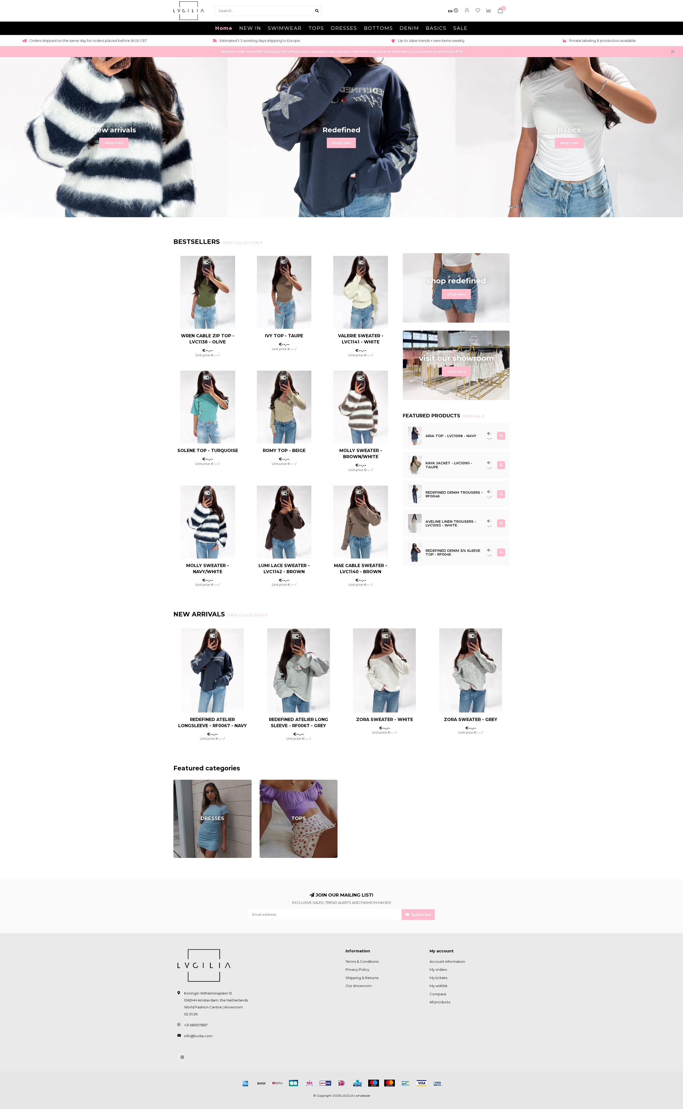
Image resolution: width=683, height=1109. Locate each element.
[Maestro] (373, 1083)
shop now (114, 143)
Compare (438, 994)
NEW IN (250, 28)
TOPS (316, 28)
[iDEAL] (341, 1083)
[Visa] (421, 1083)
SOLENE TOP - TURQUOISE (207, 450)
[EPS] (309, 1083)
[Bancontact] (405, 1083)
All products (440, 1002)
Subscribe (420, 914)
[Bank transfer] (261, 1083)
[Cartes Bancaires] (293, 1083)
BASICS (436, 28)
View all (472, 416)
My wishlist (438, 986)
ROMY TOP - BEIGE (284, 450)
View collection (241, 242)
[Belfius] (277, 1083)
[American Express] (245, 1083)
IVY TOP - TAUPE (284, 335)
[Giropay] (325, 1083)
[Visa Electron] (437, 1083)
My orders (438, 969)
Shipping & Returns (362, 978)
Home (224, 28)
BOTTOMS (378, 28)
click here (456, 371)
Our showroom (359, 986)
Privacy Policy (357, 969)
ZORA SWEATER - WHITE (384, 719)
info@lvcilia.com (198, 1036)
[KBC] (357, 1083)
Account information (447, 961)
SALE (460, 28)
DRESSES (344, 28)
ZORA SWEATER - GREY (470, 719)
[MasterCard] (389, 1083)
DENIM (409, 28)
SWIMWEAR (285, 28)
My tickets (438, 978)
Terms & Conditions (362, 961)
